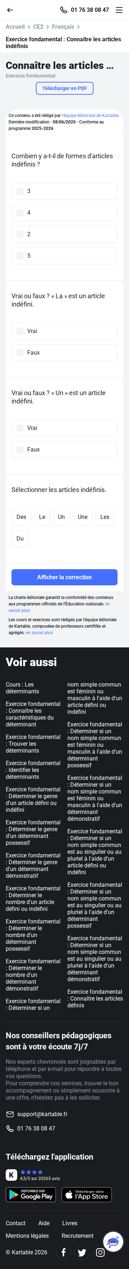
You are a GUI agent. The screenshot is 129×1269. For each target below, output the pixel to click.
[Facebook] (63, 1252)
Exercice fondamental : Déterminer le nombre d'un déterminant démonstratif (33, 975)
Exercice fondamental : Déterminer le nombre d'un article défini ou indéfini (33, 898)
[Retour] (13, 9)
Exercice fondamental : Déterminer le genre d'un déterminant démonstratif (33, 865)
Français (63, 26)
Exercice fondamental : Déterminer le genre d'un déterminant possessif (33, 832)
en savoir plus (39, 632)
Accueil (15, 26)
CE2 (38, 26)
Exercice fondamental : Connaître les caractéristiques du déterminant (33, 714)
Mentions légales (27, 1235)
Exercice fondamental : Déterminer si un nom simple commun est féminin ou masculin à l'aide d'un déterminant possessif (94, 745)
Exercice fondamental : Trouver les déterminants (33, 744)
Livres (69, 1223)
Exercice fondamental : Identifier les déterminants (33, 770)
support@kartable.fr (42, 1114)
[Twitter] (82, 1252)
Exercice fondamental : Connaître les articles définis (95, 998)
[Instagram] (100, 1252)
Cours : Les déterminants (22, 688)
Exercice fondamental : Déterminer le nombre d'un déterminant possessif (33, 935)
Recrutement (78, 1235)
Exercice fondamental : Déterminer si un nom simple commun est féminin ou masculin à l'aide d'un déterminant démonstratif (94, 798)
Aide (43, 1223)
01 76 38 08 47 (90, 10)
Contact (15, 1223)
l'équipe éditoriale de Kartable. (91, 115)
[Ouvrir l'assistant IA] (113, 1242)
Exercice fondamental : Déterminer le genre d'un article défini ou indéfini (33, 799)
